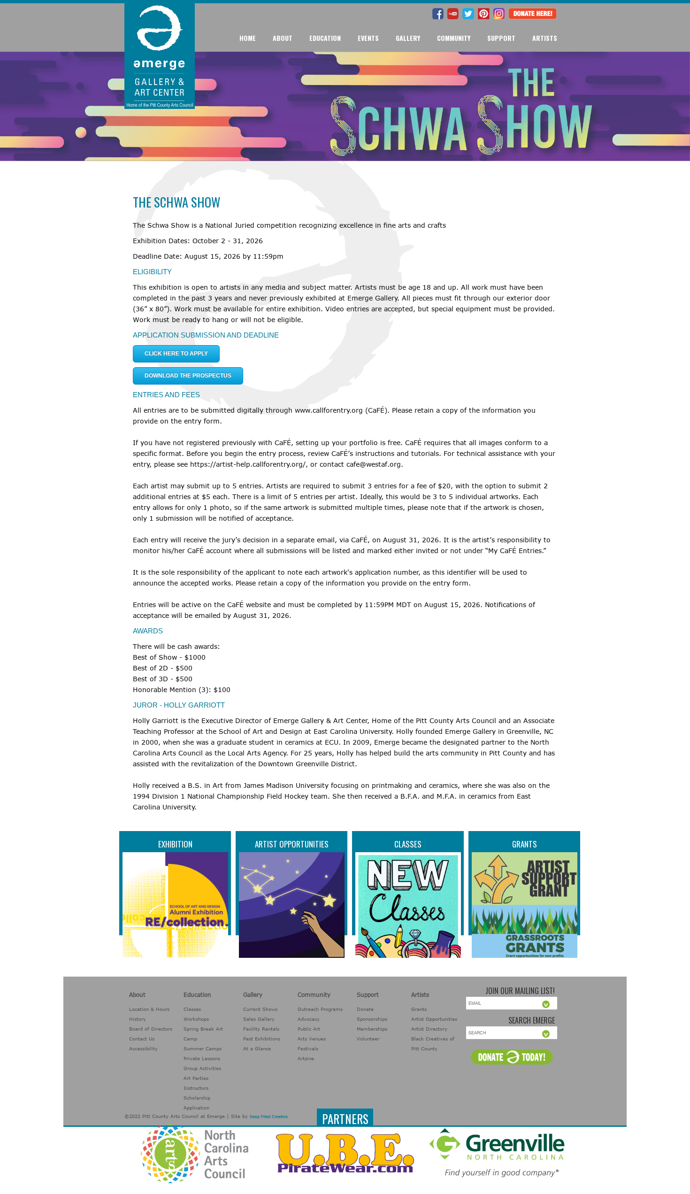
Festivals (308, 1048)
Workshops (196, 1019)
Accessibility (143, 1048)
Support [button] (501, 38)
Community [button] (453, 38)
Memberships (372, 1029)
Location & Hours (149, 1009)
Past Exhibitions (261, 1038)
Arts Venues (312, 1038)
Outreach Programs (320, 1009)
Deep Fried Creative (269, 1116)
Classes (408, 844)
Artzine (306, 1058)
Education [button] (325, 38)
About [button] (282, 38)
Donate (365, 1009)
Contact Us (141, 1038)
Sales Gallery (259, 1019)
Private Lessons (202, 1058)
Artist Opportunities (292, 844)
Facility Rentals (261, 1029)
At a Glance (257, 1048)
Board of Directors (150, 1029)
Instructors (196, 1088)
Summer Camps (203, 1048)
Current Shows (260, 1009)
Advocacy (309, 1019)
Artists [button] (544, 38)
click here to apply (176, 353)
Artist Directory (429, 1029)
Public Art (309, 1029)
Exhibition (175, 844)
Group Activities (202, 1068)
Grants (524, 844)
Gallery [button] (408, 38)
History (137, 1019)
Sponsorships (372, 1019)
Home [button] (247, 38)
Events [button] (368, 38)
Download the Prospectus (188, 375)
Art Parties (196, 1078)
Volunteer (368, 1038)
